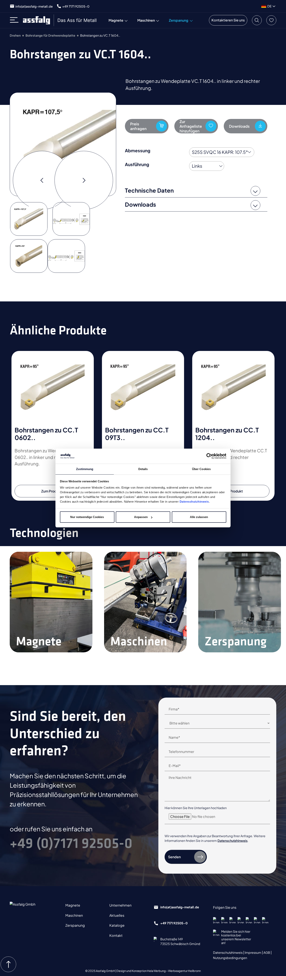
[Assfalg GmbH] (60, 20)
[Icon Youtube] (265, 920)
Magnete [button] (116, 20)
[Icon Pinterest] (241, 920)
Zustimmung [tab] (84, 469)
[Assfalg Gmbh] (30, 909)
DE (269, 6)
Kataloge (117, 925)
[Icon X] (249, 920)
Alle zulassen (199, 517)
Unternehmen (120, 905)
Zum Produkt (51, 491)
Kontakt (116, 935)
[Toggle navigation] (15, 20)
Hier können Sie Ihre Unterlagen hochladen (196, 808)
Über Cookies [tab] (201, 469)
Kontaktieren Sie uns (228, 20)
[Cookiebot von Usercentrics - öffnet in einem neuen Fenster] (209, 456)
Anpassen (141, 517)
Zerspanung (75, 925)
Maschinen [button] (146, 20)
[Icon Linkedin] (232, 920)
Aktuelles (116, 915)
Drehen (15, 35)
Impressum (253, 952)
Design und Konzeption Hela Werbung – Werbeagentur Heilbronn (159, 970)
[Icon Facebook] (216, 920)
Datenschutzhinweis (194, 501)
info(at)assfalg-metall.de (34, 6)
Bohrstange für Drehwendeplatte (50, 35)
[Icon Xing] (257, 920)
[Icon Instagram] (224, 920)
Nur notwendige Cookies (87, 517)
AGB (267, 952)
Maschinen (74, 915)
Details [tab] (143, 469)
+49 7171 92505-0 (75, 6)
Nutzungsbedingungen (230, 958)
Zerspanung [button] (178, 20)
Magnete (72, 905)
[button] (257, 20)
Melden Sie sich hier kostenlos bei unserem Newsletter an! (236, 937)
